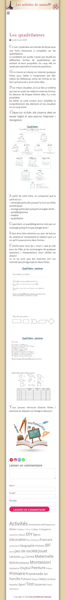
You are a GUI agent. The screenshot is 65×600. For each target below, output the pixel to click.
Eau (29, 540)
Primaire (17, 573)
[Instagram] (15, 459)
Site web (13, 500)
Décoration (17, 539)
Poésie (49, 568)
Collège (34, 529)
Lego (22, 557)
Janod (11, 551)
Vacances (40, 584)
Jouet (42, 550)
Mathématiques (19, 563)
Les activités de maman (40, 596)
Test (30, 584)
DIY (29, 534)
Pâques (35, 579)
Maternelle (44, 556)
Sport (22, 584)
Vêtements (13, 589)
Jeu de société (26, 551)
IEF (47, 545)
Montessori (40, 562)
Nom (12, 485)
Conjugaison (45, 529)
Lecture (14, 556)
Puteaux (26, 579)
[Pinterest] (11, 459)
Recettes (13, 584)
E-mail (12, 493)
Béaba (12, 529)
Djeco (36, 534)
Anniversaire (34, 524)
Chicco (27, 529)
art (43, 524)
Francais (46, 539)
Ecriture (35, 539)
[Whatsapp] (23, 459)
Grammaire (14, 546)
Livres (30, 556)
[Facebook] (19, 459)
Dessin (22, 534)
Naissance (14, 568)
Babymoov (50, 524)
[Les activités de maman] (32, 8)
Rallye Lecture (47, 579)
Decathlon (13, 535)
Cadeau (20, 529)
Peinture (38, 567)
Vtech (49, 584)
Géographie (27, 545)
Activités (18, 523)
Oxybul (25, 568)
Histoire (39, 545)
